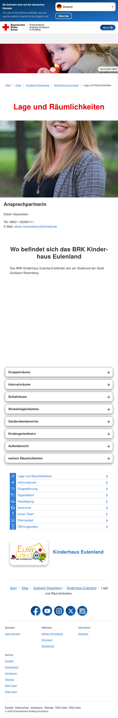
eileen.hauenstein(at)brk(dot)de (35, 226)
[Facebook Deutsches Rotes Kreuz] (36, 611)
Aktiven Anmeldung (52, 634)
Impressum (11, 673)
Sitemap (9, 679)
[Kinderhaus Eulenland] (29, 552)
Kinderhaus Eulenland (78, 551)
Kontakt (9, 661)
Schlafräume (17, 396)
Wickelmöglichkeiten (23, 409)
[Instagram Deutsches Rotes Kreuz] (59, 611)
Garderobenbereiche (23, 421)
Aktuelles (83, 634)
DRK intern (11, 692)
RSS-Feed (11, 685)
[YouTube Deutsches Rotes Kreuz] (47, 611)
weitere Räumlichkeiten (25, 458)
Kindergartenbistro (22, 433)
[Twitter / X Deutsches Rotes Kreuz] (71, 611)
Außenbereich (18, 446)
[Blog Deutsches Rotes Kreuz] (82, 611)
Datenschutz (12, 667)
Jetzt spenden (12, 634)
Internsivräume (19, 384)
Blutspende (48, 646)
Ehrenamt (47, 640)
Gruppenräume (19, 372)
